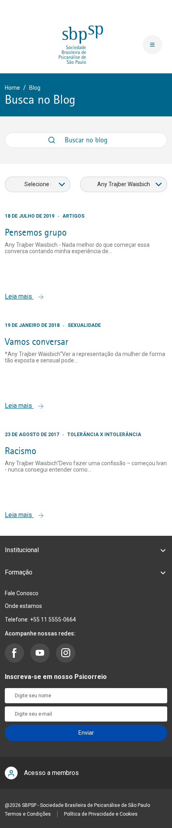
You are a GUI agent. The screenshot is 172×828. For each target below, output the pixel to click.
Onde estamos (23, 606)
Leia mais (19, 296)
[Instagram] (65, 653)
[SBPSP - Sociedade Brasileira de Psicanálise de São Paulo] (81, 44)
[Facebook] (14, 653)
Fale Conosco (21, 593)
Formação (18, 572)
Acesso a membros (51, 773)
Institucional (22, 550)
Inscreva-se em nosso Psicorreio (56, 676)
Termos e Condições (28, 814)
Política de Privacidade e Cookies (101, 814)
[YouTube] (40, 653)
